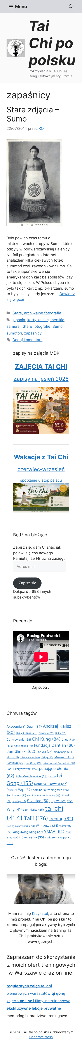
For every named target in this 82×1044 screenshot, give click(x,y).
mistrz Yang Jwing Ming (36, 757)
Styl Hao (38, 801)
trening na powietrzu (21, 825)
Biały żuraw (26, 733)
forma (27, 745)
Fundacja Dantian (54, 745)
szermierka (33, 809)
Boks (60, 733)
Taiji (36, 818)
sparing (19, 801)
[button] (71, 6)
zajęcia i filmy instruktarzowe (38, 1001)
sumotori (14, 333)
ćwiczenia (33, 837)
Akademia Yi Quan (24, 726)
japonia (18, 320)
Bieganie (46, 733)
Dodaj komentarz (27, 340)
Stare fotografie (36, 326)
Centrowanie (19, 739)
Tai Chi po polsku (52, 43)
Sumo (57, 326)
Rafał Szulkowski (50, 784)
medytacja (63, 752)
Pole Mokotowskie (31, 776)
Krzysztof (40, 913)
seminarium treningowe (43, 795)
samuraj (14, 326)
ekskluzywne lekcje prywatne (34, 1008)
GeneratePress (41, 1037)
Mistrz (13, 757)
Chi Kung (46, 739)
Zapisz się (27, 583)
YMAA (54, 831)
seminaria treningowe (51, 790)
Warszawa (47, 826)
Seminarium (16, 795)
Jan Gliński (21, 751)
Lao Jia (44, 752)
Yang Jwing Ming (27, 832)
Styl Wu (58, 801)
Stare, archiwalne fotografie (36, 313)
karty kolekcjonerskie (45, 320)
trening (61, 818)
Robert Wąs (19, 790)
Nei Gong (34, 763)
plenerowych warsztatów (36, 993)
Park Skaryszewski (22, 769)
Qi (52, 776)
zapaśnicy (33, 333)
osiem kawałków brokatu (59, 763)
